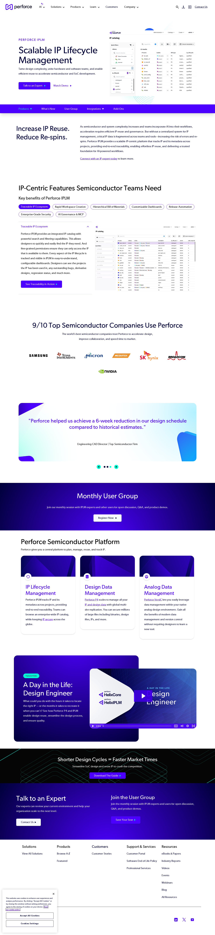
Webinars (167, 882)
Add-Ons (118, 108)
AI (40, 6)
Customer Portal (136, 853)
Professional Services (138, 868)
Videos (165, 868)
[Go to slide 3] (110, 467)
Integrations (94, 108)
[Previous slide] (99, 467)
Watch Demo (61, 85)
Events (165, 875)
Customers (112, 6)
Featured (62, 861)
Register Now (106, 517)
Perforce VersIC (153, 599)
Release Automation (180, 206)
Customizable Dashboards (147, 206)
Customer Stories (101, 853)
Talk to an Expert (33, 85)
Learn (93, 6)
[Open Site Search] (177, 7)
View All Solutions (32, 853)
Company (129, 6)
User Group (71, 108)
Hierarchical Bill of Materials (108, 206)
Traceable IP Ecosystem (34, 206)
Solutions (56, 6)
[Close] (53, 894)
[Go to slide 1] (104, 467)
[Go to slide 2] (107, 467)
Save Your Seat (124, 819)
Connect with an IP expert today (98, 158)
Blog (164, 889)
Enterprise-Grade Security (36, 214)
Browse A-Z (63, 853)
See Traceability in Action (40, 284)
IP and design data (95, 604)
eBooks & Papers (171, 853)
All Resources (169, 897)
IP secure (48, 619)
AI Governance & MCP (71, 214)
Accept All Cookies (30, 916)
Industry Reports (171, 861)
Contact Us (201, 6)
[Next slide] (116, 467)
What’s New (48, 108)
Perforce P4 (91, 599)
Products (75, 6)
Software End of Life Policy (142, 861)
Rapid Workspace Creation (70, 206)
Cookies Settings (30, 923)
